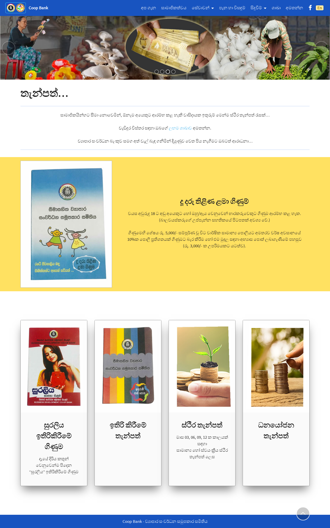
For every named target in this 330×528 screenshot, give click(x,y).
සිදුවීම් (256, 7)
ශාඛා (276, 7)
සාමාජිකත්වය (174, 7)
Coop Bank (38, 8)
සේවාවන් (200, 7)
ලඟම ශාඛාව (181, 128)
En (320, 7)
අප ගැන (148, 7)
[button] (8, 48)
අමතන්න (294, 7)
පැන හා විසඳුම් (232, 7)
